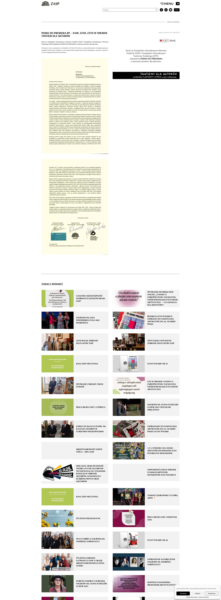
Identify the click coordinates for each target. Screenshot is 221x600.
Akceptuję (183, 593)
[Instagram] (166, 9)
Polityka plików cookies (192, 597)
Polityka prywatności (204, 597)
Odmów (197, 593)
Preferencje (211, 593)
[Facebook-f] (161, 9)
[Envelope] (170, 9)
